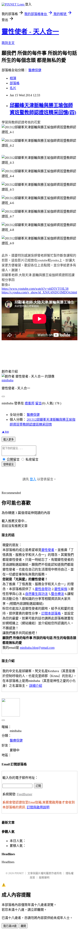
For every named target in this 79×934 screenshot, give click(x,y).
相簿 (13, 78)
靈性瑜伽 (60, 589)
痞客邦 (29, 403)
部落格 (14, 83)
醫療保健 (34, 70)
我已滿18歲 (10, 925)
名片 (13, 88)
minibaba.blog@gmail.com (37, 647)
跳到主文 (8, 43)
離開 (23, 925)
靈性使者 (47, 550)
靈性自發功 (43, 589)
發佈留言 (8, 464)
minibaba (7, 380)
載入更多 (8, 439)
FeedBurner (24, 794)
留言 (38, 403)
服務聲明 (44, 877)
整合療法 (57, 594)
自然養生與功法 (36, 594)
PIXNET (19, 873)
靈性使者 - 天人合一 (30, 31)
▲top (5, 431)
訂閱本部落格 (51, 613)
